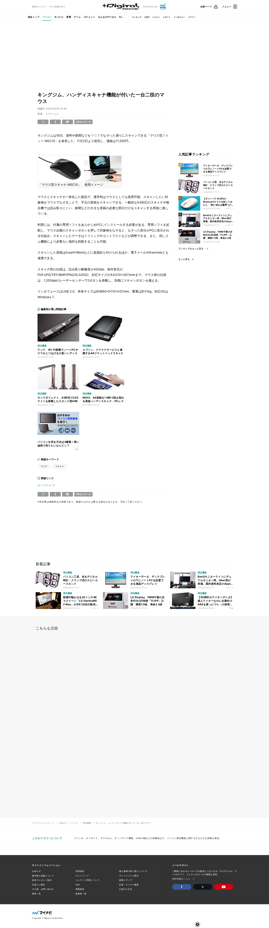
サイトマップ (82, 875)
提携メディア (125, 880)
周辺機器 (87, 823)
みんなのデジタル (107, 17)
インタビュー (179, 17)
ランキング (136, 17)
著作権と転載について (43, 875)
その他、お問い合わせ (43, 889)
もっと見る (184, 259)
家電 (68, 17)
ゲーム (77, 17)
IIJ (120, 17)
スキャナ (59, 466)
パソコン (46, 17)
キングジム (45, 485)
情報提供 (80, 889)
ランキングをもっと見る (190, 249)
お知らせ (36, 871)
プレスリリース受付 (129, 875)
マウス (95, 135)
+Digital (62, 823)
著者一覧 (36, 893)
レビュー (156, 17)
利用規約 (80, 871)
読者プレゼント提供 (42, 880)
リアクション (52, 113)
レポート (167, 17)
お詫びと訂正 (125, 889)
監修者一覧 (81, 893)
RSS (78, 884)
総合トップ (33, 17)
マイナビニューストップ (43, 823)
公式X (147, 17)
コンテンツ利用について (88, 880)
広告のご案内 (38, 884)
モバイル (58, 17)
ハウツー (192, 17)
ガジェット (89, 17)
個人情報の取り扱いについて (133, 871)
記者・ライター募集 (129, 884)
